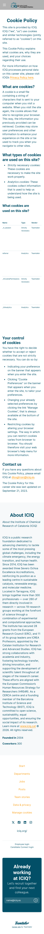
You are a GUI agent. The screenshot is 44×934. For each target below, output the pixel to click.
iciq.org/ (22, 830)
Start (22, 765)
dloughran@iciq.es (23, 477)
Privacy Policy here (21, 77)
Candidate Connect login (22, 847)
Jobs (22, 781)
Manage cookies (22, 812)
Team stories (22, 797)
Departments (22, 773)
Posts (22, 789)
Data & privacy (22, 804)
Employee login (22, 844)
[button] (16, 900)
